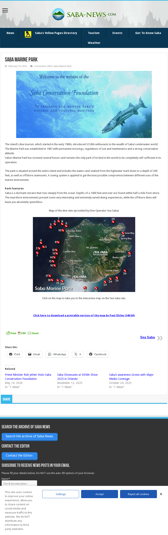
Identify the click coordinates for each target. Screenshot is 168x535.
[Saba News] (84, 13)
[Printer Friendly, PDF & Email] (22, 332)
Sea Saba (147, 337)
